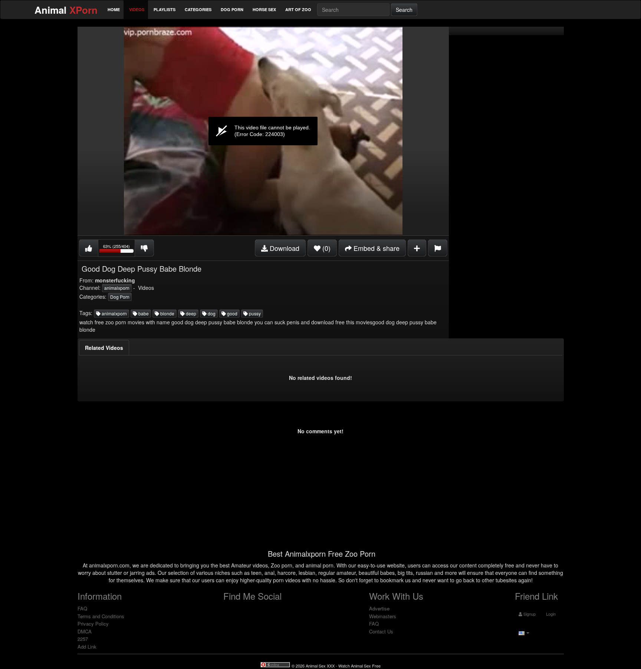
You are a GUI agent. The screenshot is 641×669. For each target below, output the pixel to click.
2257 (83, 638)
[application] (263, 131)
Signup (529, 614)
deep (190, 313)
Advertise (379, 608)
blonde (166, 313)
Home (114, 9)
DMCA (85, 631)
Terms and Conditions (101, 616)
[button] (523, 632)
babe (143, 313)
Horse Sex (264, 9)
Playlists (164, 9)
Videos (136, 9)
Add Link (87, 646)
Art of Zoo (298, 9)
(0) (325, 248)
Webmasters (382, 616)
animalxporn (116, 288)
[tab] (104, 347)
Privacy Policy (93, 623)
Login (550, 614)
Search (404, 9)
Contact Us (381, 631)
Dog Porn (232, 9)
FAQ (82, 608)
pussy (254, 313)
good (231, 313)
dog (211, 313)
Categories (198, 9)
